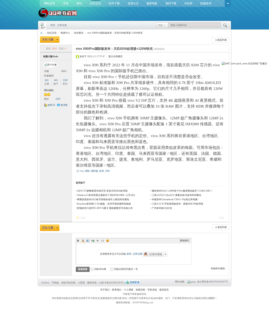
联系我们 (117, 289)
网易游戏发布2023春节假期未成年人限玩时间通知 (103, 199)
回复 (83, 218)
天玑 (107, 171)
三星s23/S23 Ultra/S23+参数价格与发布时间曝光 (176, 195)
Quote (98, 241)
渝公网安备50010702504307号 (212, 281)
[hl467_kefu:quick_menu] (235, 63)
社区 (250, 63)
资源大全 (133, 3)
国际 (87, 171)
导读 (66, 3)
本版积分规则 (218, 268)
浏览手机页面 (68, 282)
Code (103, 241)
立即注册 (62, 25)
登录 (52, 25)
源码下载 (170, 3)
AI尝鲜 (188, 3)
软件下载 (114, 3)
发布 (101, 171)
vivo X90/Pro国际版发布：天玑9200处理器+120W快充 (115, 32)
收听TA (51, 105)
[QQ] (132, 282)
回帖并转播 (100, 269)
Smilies (107, 241)
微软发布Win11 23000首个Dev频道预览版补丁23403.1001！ (182, 190)
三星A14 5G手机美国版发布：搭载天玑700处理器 (177, 203)
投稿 (255, 63)
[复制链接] (159, 49)
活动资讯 (78, 32)
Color (83, 241)
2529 (65, 80)
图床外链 (92, 282)
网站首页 (49, 3)
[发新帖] (49, 39)
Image (88, 241)
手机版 (55, 282)
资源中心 (65, 32)
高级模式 (184, 240)
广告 (260, 63)
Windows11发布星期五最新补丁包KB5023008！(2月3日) (106, 195)
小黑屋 (81, 282)
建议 (264, 63)
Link (93, 241)
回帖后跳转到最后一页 (126, 269)
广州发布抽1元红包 (162, 208)
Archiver (45, 282)
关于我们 (105, 289)
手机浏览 (152, 289)
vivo (82, 171)
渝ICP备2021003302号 (111, 282)
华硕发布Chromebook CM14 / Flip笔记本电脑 (175, 199)
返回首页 (164, 289)
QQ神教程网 (41, 33)
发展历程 (140, 289)
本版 (160, 25)
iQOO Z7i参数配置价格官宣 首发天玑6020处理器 (102, 190)
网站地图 (180, 281)
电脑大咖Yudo (50, 56)
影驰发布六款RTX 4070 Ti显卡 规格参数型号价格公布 (105, 208)
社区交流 (95, 3)
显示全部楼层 (115, 56)
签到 (79, 3)
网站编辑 (49, 90)
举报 (221, 218)
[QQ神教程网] (57, 18)
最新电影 (152, 3)
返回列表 (222, 40)
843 (46, 80)
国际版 (94, 171)
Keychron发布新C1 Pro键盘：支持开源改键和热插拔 (104, 203)
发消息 (64, 105)
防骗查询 (205, 3)
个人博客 (128, 289)
